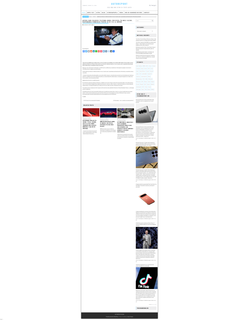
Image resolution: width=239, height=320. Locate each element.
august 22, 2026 (86, 117)
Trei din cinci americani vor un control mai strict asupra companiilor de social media (145, 265)
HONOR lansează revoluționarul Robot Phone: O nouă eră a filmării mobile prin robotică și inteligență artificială (146, 224)
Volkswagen (138, 89)
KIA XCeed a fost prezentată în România (92, 100)
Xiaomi (149, 89)
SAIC (145, 84)
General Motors (142, 71)
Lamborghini (144, 73)
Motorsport (138, 81)
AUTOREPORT (119, 3)
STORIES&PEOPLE (112, 12)
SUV (143, 86)
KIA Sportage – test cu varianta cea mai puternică (123, 100)
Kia (140, 73)
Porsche (137, 84)
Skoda (148, 84)
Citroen (153, 65)
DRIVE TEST (90, 12)
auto (93, 24)
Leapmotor (150, 73)
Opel (149, 81)
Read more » (146, 136)
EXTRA (98, 12)
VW (145, 89)
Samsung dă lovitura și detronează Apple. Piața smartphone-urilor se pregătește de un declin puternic (145, 101)
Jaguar (137, 73)
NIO (142, 81)
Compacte (138, 68)
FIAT (149, 68)
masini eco (138, 76)
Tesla (146, 86)
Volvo (143, 89)
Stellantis (152, 84)
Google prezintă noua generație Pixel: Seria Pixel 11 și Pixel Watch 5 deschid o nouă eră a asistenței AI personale (146, 185)
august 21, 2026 (103, 118)
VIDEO (121, 12)
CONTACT (147, 12)
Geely (137, 71)
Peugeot (152, 81)
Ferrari (145, 68)
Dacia (142, 68)
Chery (150, 65)
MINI (146, 79)
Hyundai (151, 71)
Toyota (149, 86)
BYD (147, 65)
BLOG (103, 12)
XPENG (152, 89)
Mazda (149, 76)
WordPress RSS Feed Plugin (154, 304)
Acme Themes (130, 316)
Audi (137, 65)
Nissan (145, 81)
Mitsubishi (150, 79)
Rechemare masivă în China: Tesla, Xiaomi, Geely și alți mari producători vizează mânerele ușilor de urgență (145, 49)
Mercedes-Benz (139, 79)
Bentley (140, 65)
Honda (147, 71)
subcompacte (138, 86)
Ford (152, 68)
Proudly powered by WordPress (112, 316)
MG (143, 79)
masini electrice (144, 76)
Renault (141, 84)
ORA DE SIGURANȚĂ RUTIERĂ (133, 12)
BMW (144, 65)
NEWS (83, 12)
